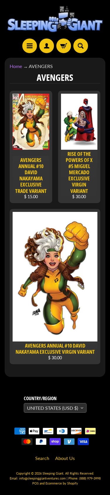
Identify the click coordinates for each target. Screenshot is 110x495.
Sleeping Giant (53, 473)
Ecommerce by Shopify (61, 483)
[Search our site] (80, 46)
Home (16, 66)
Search (42, 458)
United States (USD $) (52, 408)
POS (35, 483)
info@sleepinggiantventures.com (43, 478)
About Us (65, 458)
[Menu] (29, 46)
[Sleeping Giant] (55, 19)
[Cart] (63, 46)
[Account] (46, 46)
